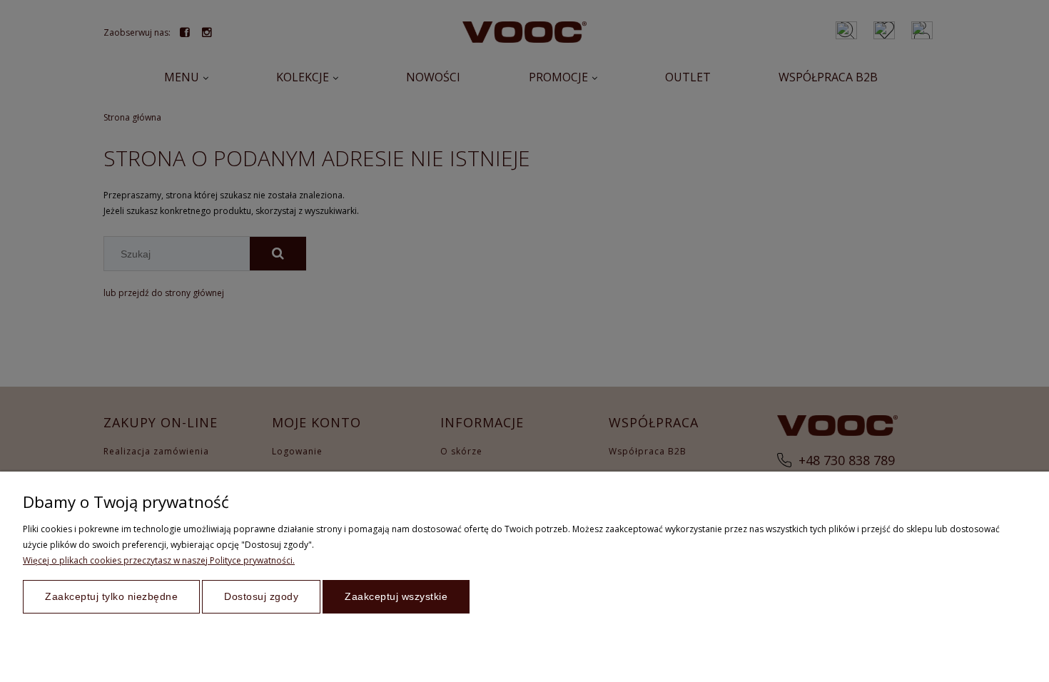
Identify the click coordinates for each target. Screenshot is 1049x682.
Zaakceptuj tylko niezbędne (111, 596)
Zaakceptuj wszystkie (396, 596)
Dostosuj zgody (261, 596)
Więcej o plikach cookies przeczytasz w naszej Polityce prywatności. (159, 560)
